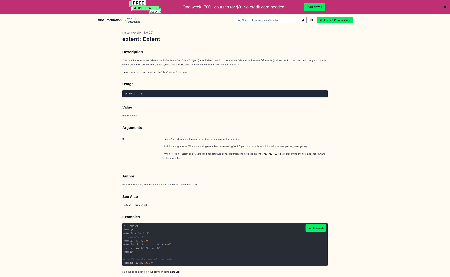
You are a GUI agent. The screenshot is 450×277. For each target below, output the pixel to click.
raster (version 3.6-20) (137, 32)
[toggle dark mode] (303, 20)
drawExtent (141, 205)
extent (127, 205)
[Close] (445, 7)
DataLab (175, 271)
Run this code (315, 228)
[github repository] (311, 20)
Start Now (313, 6)
